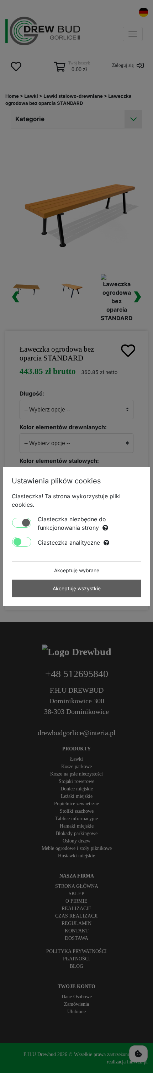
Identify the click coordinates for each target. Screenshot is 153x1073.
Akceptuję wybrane (76, 570)
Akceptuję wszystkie (77, 588)
